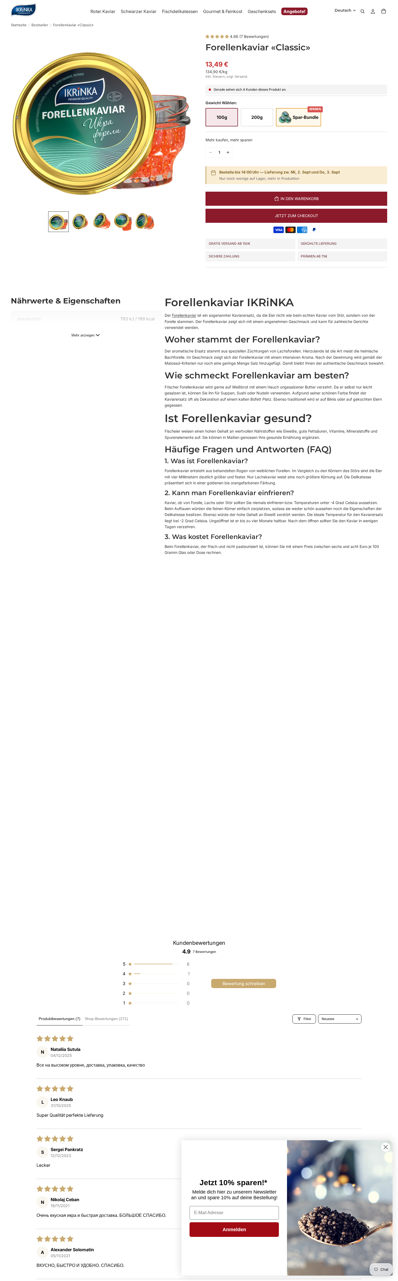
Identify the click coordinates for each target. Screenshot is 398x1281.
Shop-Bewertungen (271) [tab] (106, 1019)
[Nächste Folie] (188, 118)
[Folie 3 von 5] (102, 221)
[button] (217, 36)
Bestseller (39, 25)
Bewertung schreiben (244, 983)
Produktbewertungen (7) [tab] (59, 1019)
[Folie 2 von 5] (80, 221)
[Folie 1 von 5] (58, 221)
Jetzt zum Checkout (296, 215)
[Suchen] (362, 11)
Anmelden (234, 1229)
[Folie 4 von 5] (123, 221)
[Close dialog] (385, 1147)
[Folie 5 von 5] (145, 221)
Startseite (19, 25)
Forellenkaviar (184, 315)
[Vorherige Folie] (16, 118)
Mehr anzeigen (82, 335)
